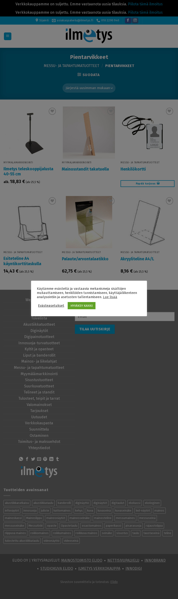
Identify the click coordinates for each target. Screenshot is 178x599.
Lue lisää (110, 297)
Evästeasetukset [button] (51, 305)
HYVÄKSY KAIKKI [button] (81, 305)
